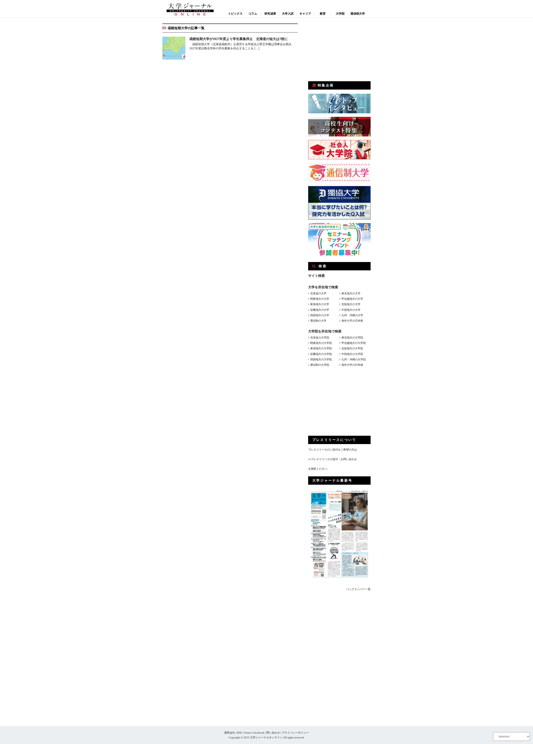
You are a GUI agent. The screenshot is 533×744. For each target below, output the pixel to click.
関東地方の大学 (319, 298)
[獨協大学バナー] (339, 218)
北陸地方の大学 (350, 304)
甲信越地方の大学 (352, 298)
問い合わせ (273, 732)
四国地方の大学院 (321, 359)
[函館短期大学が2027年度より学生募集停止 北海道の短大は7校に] (173, 49)
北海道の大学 (318, 293)
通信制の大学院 (319, 364)
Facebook (258, 732)
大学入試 (288, 13)
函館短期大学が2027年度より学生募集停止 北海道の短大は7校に (238, 39)
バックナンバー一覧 (358, 589)
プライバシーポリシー (295, 732)
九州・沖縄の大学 (352, 315)
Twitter (248, 732)
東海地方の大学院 (321, 348)
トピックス (235, 13)
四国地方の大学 (319, 315)
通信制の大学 (318, 320)
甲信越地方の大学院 (353, 343)
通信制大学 (357, 13)
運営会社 (229, 732)
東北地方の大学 (350, 293)
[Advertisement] (339, 50)
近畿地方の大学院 (321, 354)
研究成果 (270, 13)
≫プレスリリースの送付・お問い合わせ (332, 459)
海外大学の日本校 (352, 320)
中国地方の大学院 (352, 354)
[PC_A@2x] (339, 255)
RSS (239, 732)
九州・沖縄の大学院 (353, 359)
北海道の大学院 (319, 337)
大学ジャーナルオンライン (266, 737)
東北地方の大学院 (352, 337)
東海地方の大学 (319, 304)
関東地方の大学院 (321, 343)
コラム (252, 13)
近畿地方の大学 (319, 309)
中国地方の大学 (350, 309)
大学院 (340, 13)
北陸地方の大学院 (352, 348)
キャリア (305, 13)
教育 (323, 13)
